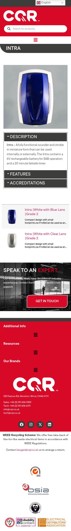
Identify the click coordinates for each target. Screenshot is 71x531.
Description (23, 137)
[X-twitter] (40, 424)
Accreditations (27, 183)
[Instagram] (30, 424)
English (46, 2)
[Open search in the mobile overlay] (35, 29)
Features (20, 174)
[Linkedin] (49, 424)
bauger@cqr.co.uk (27, 450)
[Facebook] (21, 424)
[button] (35, 40)
